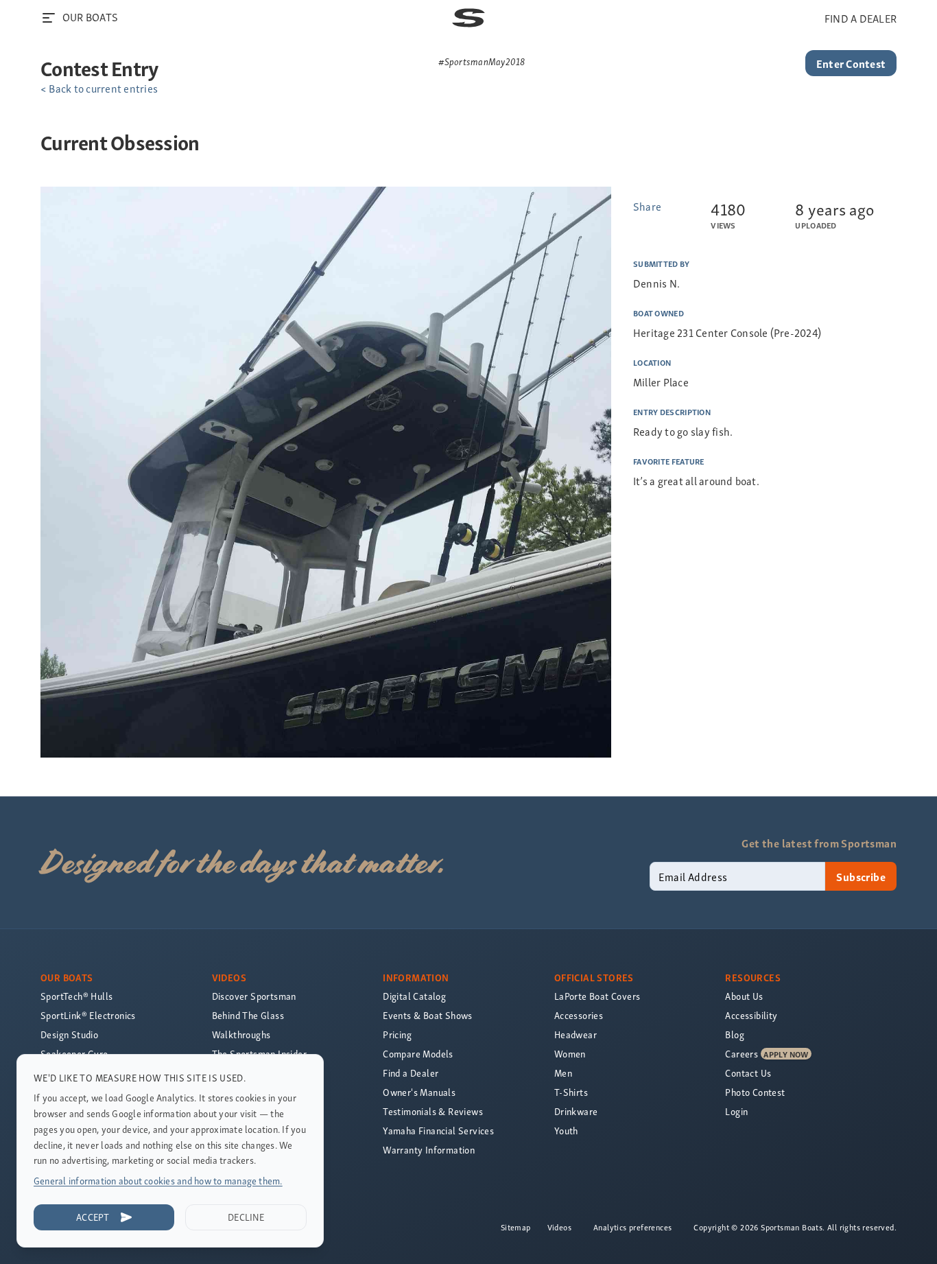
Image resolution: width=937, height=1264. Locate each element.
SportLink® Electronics (88, 1015)
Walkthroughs (241, 1034)
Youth (566, 1130)
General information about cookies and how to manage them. (158, 1180)
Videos (559, 1226)
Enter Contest (851, 63)
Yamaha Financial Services (438, 1130)
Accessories (578, 1015)
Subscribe (861, 876)
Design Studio (69, 1034)
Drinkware (576, 1111)
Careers (741, 1053)
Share (647, 205)
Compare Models (418, 1053)
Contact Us (748, 1072)
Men (563, 1072)
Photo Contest (755, 1092)
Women (570, 1053)
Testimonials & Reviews (433, 1111)
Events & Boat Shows (428, 1015)
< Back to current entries (99, 87)
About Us (744, 996)
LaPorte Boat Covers (597, 996)
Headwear (575, 1034)
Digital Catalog (414, 996)
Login (736, 1111)
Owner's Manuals (419, 1092)
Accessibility (751, 1015)
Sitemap (516, 1226)
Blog (734, 1034)
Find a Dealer (410, 1072)
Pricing (397, 1034)
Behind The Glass (248, 1015)
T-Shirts (571, 1092)
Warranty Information (429, 1149)
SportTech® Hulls (76, 996)
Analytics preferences (632, 1226)
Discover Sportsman (254, 996)
